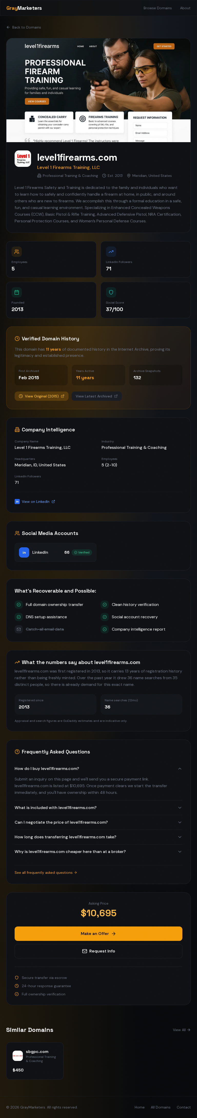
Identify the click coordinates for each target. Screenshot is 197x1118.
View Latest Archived (94, 396)
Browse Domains (158, 8)
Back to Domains (26, 27)
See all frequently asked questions (44, 872)
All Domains (161, 1107)
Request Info (102, 951)
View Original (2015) (42, 396)
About (185, 8)
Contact (184, 1107)
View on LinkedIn (33, 501)
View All (179, 1030)
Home (140, 1107)
